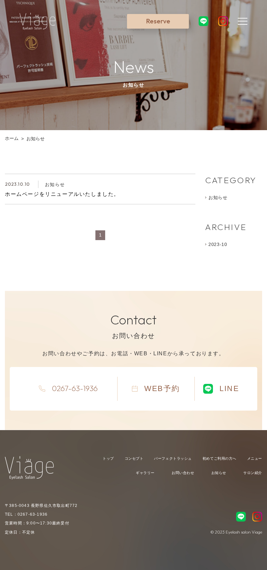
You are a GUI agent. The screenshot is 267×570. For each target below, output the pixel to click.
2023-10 (217, 244)
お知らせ (218, 197)
